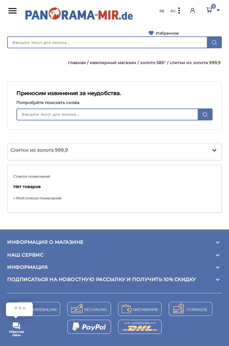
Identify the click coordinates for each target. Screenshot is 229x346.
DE (162, 11)
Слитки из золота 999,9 (39, 150)
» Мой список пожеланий (37, 198)
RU (173, 11)
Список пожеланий (31, 176)
